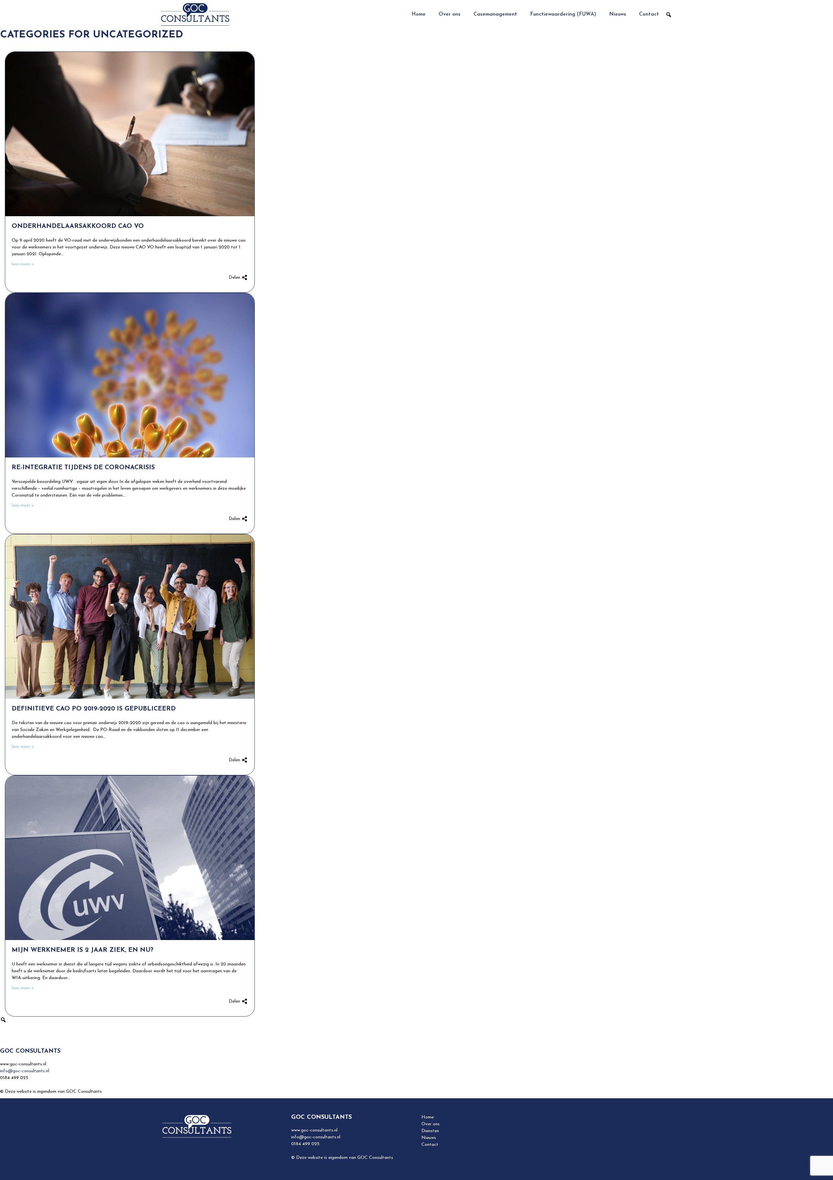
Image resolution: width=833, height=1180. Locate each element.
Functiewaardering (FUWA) (563, 14)
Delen (235, 277)
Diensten (430, 1131)
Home (419, 14)
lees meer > (23, 264)
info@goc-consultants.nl (24, 1071)
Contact (649, 14)
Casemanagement (495, 14)
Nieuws (617, 14)
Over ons (449, 14)
